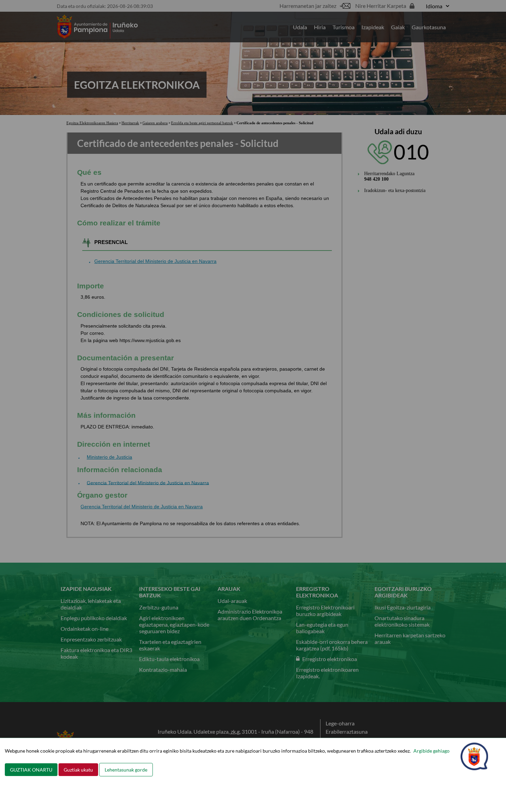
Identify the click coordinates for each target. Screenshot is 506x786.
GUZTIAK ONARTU (31, 770)
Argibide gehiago (431, 751)
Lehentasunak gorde (126, 770)
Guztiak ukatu (78, 770)
